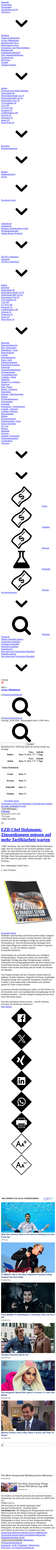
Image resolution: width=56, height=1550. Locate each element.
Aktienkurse (6, 223)
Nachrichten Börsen (9, 1535)
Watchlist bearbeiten (9, 646)
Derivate (45, 548)
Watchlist (46, 634)
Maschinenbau (7, 414)
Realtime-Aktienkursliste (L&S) (14, 228)
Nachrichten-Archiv (16, 1537)
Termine (4, 62)
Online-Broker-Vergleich (11, 233)
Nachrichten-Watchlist (10, 642)
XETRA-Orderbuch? (10, 262)
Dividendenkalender (9, 231)
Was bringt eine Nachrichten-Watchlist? (18, 651)
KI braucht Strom (8, 933)
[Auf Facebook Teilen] (21, 1027)
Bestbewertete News (10, 43)
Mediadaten (29, 1540)
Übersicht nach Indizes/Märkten (14, 91)
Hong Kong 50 (7, 122)
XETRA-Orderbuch (9, 257)
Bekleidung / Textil (9, 350)
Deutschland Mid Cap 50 (12, 98)
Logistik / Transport (9, 409)
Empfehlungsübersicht (10, 52)
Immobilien (6, 392)
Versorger (5, 443)
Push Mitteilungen (9, 809)
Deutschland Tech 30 (10, 100)
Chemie (4, 355)
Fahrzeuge (5, 367)
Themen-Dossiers (8, 65)
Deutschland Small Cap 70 (12, 95)
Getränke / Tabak (8, 377)
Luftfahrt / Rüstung (9, 411)
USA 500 (5, 105)
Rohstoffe (5, 431)
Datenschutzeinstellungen (12, 1540)
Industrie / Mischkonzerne (12, 394)
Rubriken (5, 35)
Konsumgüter (7, 401)
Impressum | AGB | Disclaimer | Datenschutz (20, 1545)
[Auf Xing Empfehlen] (21, 1069)
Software (5, 433)
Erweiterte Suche (8, 200)
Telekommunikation (9, 438)
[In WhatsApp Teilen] (21, 1111)
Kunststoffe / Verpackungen (13, 406)
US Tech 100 (7, 108)
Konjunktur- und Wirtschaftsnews (15, 48)
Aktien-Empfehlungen (27, 1535)
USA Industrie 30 (8, 103)
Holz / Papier (6, 387)
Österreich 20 (7, 118)
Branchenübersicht (9, 148)
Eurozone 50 (6, 110)
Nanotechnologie (8, 419)
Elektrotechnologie (9, 362)
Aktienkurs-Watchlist (10, 644)
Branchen (5, 146)
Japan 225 (5, 120)
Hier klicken (6, 1006)
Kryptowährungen (9, 592)
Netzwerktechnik (8, 423)
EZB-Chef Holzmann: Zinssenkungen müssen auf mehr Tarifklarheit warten (26, 834)
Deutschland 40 (8, 93)
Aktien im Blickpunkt (10, 38)
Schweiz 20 (6, 115)
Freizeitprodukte (8, 372)
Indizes (4, 88)
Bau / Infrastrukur (8, 348)
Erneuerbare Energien (10, 365)
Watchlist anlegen (8, 654)
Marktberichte (7, 50)
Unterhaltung (6, 441)
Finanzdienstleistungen (11, 370)
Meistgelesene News (10, 45)
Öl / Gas (4, 426)
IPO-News (5, 60)
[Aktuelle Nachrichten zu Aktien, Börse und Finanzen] (11, 694)
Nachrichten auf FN (9, 9)
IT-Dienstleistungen (9, 399)
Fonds (44, 506)
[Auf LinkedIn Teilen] (21, 1090)
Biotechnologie (7, 352)
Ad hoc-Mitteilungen (10, 40)
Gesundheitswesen (9, 374)
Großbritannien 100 (9, 113)
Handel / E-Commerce (10, 382)
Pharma (4, 428)
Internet (4, 397)
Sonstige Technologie (10, 436)
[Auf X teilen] (21, 1048)
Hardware (5, 384)
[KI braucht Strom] (27, 930)
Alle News (5, 12)
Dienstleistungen (8, 357)
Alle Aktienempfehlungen (12, 55)
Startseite (5, 2)
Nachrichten (6, 5)
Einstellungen (7, 649)
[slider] (5, 821)
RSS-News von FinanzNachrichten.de (17, 1547)
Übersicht (5, 259)
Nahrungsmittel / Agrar (11, 421)
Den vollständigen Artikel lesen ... (15, 865)
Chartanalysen (7, 57)
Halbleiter (5, 379)
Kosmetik (5, 404)
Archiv (4, 177)
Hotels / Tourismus (9, 389)
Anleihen (46, 527)
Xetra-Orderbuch (22, 1532)
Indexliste (5, 287)
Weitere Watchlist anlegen (12, 639)
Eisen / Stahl (6, 360)
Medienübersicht (8, 174)
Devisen (45, 590)
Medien (4, 172)
